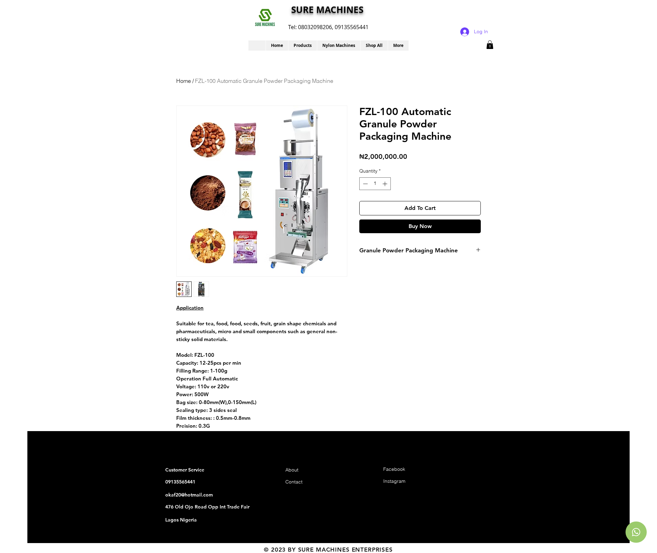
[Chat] (636, 532)
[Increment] (385, 184)
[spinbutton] (375, 184)
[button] (302, 45)
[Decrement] (364, 184)
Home (183, 80)
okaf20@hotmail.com (189, 495)
